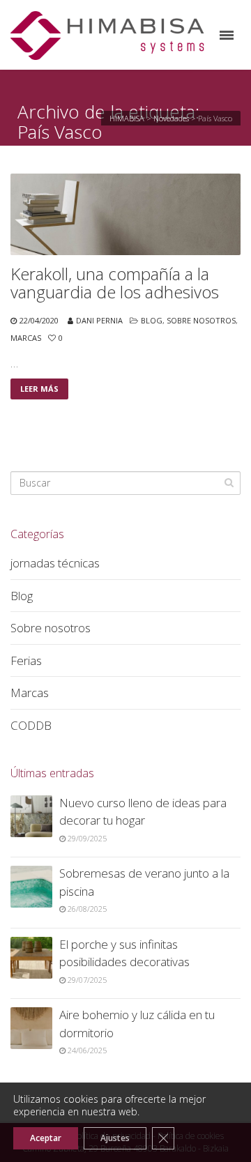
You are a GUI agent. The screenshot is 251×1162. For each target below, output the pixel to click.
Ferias (26, 660)
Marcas (25, 337)
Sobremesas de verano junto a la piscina (144, 882)
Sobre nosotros (201, 320)
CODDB (31, 725)
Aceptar (45, 1138)
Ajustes (115, 1138)
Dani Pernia (99, 320)
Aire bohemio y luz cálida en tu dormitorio (137, 1024)
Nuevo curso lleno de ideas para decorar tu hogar (143, 812)
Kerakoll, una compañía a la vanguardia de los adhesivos (114, 283)
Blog (151, 320)
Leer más (39, 388)
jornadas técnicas (55, 563)
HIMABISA (126, 118)
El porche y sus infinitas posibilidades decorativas (124, 953)
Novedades (171, 118)
